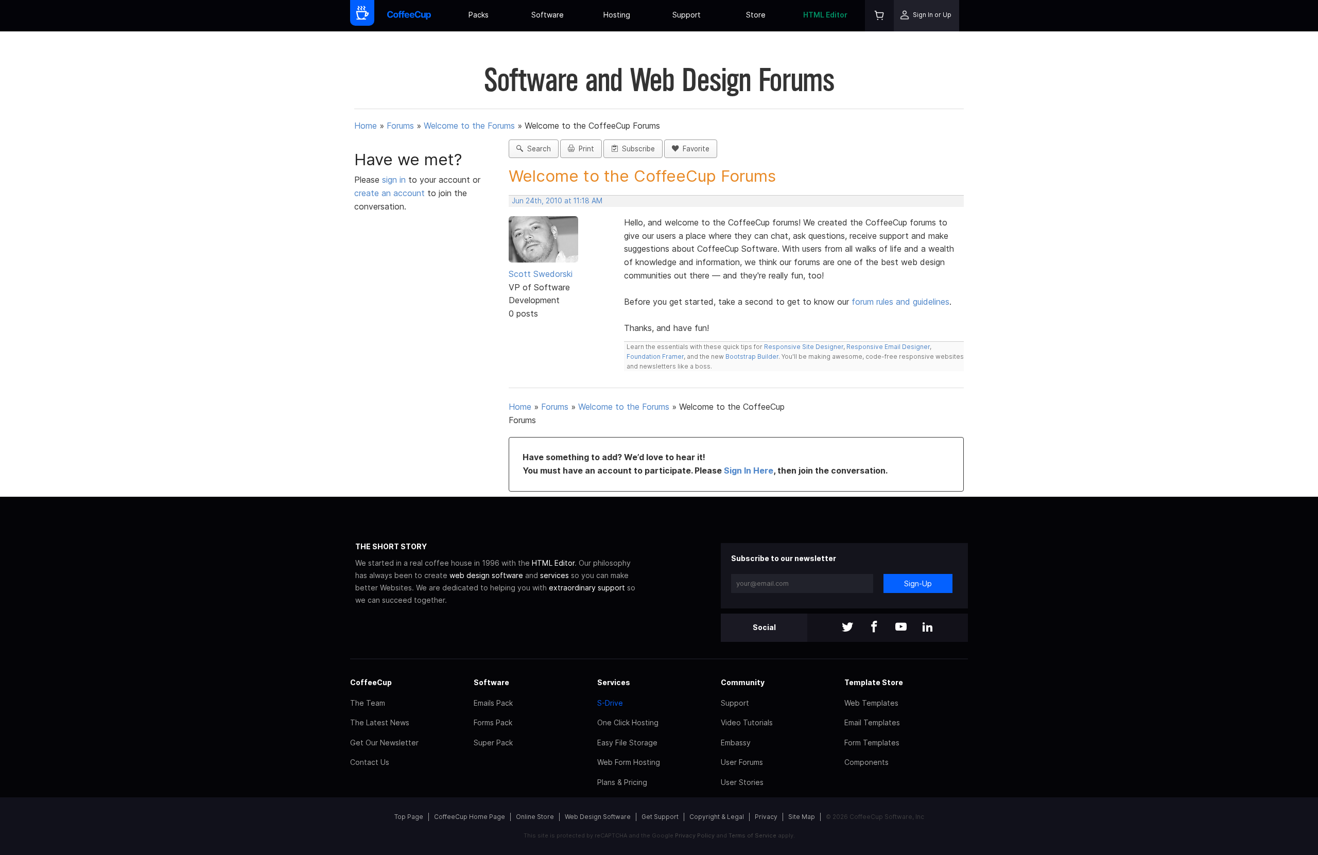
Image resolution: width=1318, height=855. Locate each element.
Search (537, 149)
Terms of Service (752, 835)
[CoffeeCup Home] (409, 15)
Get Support (660, 817)
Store (756, 14)
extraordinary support (587, 587)
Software (547, 14)
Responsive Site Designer (803, 347)
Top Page (408, 817)
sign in (395, 180)
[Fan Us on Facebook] (874, 627)
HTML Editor (825, 14)
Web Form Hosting (628, 762)
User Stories (742, 782)
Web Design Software (598, 817)
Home (365, 125)
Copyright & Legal (716, 817)
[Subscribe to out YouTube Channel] (901, 627)
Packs (479, 14)
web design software (486, 575)
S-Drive (610, 703)
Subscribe (636, 149)
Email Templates (872, 722)
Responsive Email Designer (888, 347)
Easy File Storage (627, 742)
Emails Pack (493, 703)
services (554, 575)
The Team (367, 703)
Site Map (801, 817)
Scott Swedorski (541, 274)
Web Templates (871, 703)
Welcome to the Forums (469, 125)
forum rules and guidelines (900, 301)
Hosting (616, 14)
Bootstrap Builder (751, 356)
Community (743, 682)
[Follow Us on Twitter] (847, 627)
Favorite (694, 149)
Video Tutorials (747, 722)
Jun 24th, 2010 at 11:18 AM (557, 201)
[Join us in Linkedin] (928, 627)
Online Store (535, 817)
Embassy (736, 742)
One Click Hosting (627, 722)
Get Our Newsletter (384, 742)
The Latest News (379, 722)
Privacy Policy (695, 835)
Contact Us (369, 762)
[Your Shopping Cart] (879, 15)
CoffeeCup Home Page (469, 817)
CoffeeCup (371, 682)
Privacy (766, 817)
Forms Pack (493, 722)
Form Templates (871, 742)
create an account (389, 193)
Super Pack (493, 742)
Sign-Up (918, 583)
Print (584, 149)
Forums (400, 125)
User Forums (742, 762)
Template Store (873, 682)
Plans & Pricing (622, 782)
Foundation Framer (655, 356)
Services (613, 682)
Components (866, 762)
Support (686, 14)
